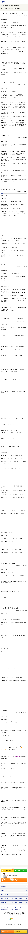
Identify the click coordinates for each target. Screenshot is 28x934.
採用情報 (3, 902)
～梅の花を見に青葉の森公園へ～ (11, 608)
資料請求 (18, 931)
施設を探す (4, 886)
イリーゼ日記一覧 (7, 5)
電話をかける (14, 879)
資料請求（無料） (8, 870)
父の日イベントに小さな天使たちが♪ (12, 446)
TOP (2, 5)
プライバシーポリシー (20, 907)
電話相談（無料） (6, 931)
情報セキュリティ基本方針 (7, 909)
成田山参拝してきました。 (9, 189)
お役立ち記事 (4, 894)
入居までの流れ (5, 898)
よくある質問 (18, 898)
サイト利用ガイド (6, 907)
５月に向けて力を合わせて (9, 563)
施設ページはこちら (6, 19)
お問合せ (18, 909)
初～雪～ (3, 264)
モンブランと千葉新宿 (7, 82)
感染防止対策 (5, 135)
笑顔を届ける (5, 710)
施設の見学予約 (21, 870)
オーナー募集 (18, 902)
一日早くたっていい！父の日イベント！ (13, 13)
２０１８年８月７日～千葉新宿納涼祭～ (13, 319)
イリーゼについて (5, 890)
